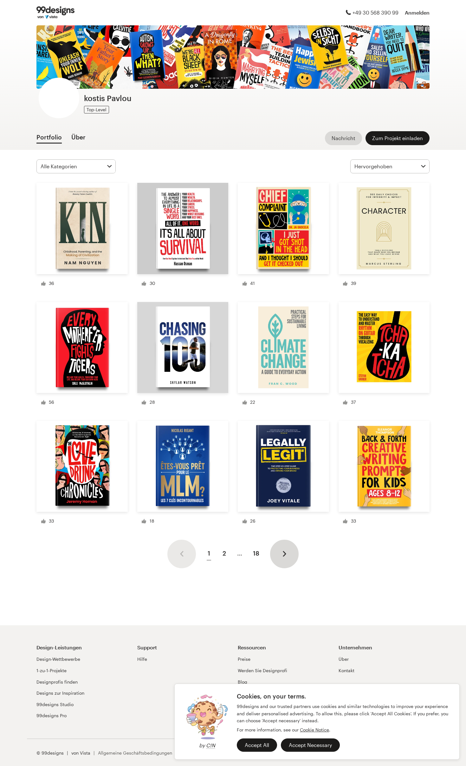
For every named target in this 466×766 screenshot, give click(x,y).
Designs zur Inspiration (60, 693)
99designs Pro (51, 715)
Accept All (257, 745)
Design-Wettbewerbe (58, 659)
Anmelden (417, 13)
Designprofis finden (57, 682)
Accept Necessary (310, 745)
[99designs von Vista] (55, 12)
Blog (242, 682)
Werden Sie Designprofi (262, 670)
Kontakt (346, 670)
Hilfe (142, 659)
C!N (210, 745)
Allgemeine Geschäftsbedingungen (135, 753)
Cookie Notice (314, 729)
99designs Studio (55, 704)
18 (256, 553)
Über (344, 659)
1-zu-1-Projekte (51, 670)
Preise (244, 659)
